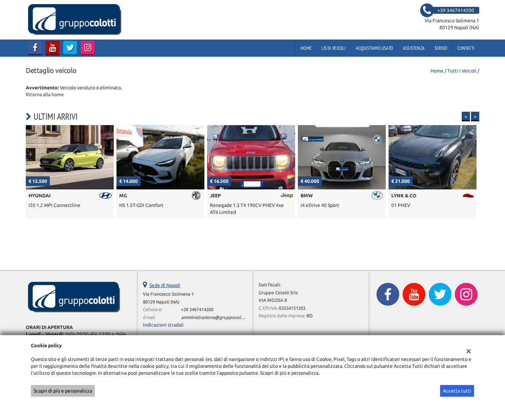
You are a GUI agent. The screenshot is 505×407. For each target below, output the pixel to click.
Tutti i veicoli (461, 71)
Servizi (441, 48)
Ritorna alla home (45, 94)
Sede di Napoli (164, 285)
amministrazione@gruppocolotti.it (216, 317)
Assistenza (414, 48)
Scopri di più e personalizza (63, 391)
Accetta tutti (457, 391)
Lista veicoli (334, 48)
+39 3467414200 (197, 309)
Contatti (465, 48)
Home (306, 48)
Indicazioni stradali (163, 325)
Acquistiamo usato (374, 48)
